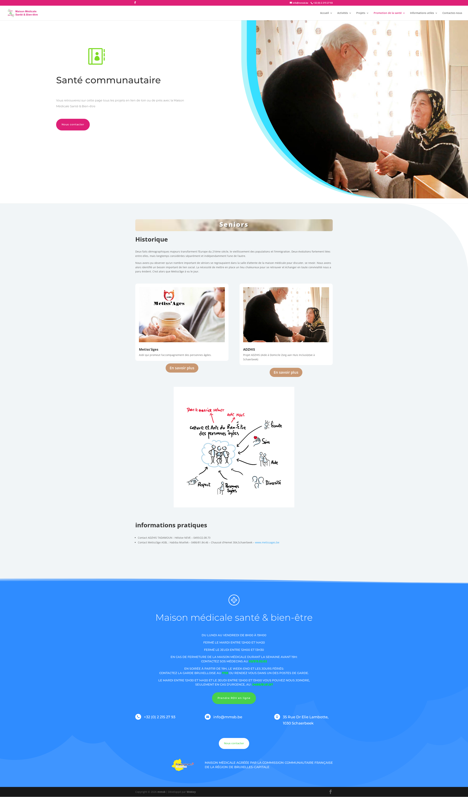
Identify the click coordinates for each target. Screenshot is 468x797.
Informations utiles (422, 13)
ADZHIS (249, 349)
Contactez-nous (452, 13)
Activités (342, 13)
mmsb (161, 792)
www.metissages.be (267, 542)
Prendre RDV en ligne (234, 698)
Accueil (324, 13)
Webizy (191, 792)
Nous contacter (73, 124)
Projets (360, 13)
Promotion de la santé (388, 13)
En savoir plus (182, 367)
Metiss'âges (148, 349)
